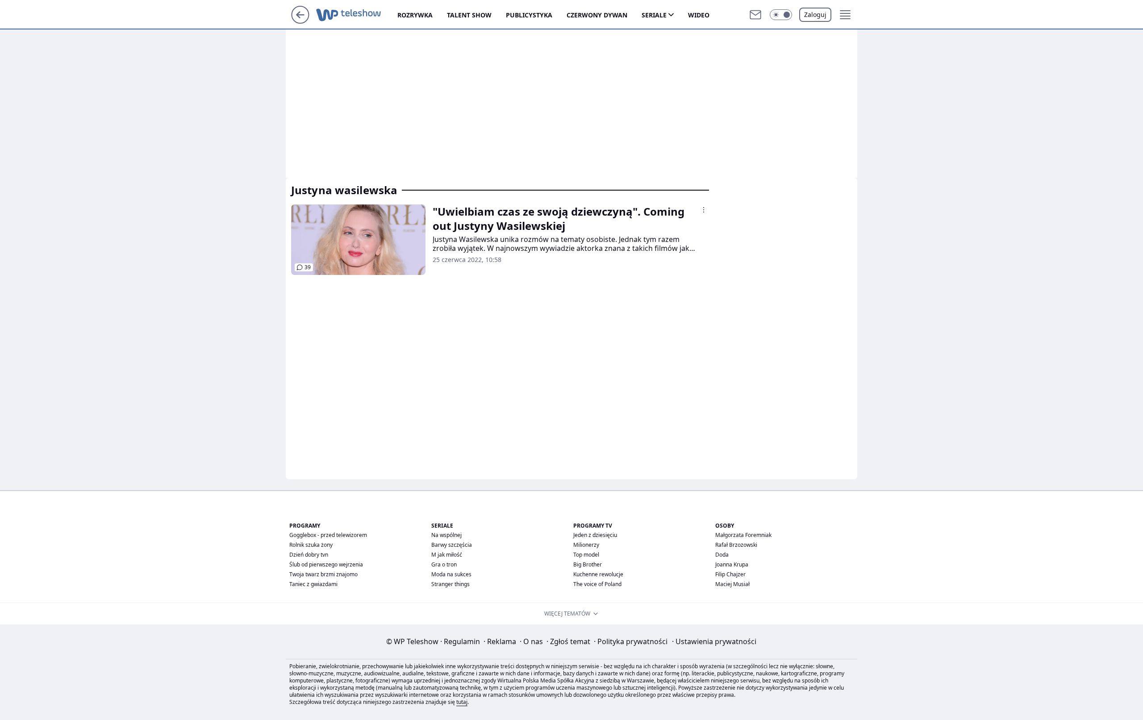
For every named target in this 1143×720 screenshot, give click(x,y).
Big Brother (587, 564)
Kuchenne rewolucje (598, 574)
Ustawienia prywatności (714, 641)
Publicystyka (529, 15)
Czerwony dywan (597, 15)
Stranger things (450, 584)
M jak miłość (446, 554)
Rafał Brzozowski (736, 545)
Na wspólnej (446, 535)
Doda (722, 554)
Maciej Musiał (732, 584)
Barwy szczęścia (451, 545)
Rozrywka (415, 15)
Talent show (469, 15)
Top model (586, 554)
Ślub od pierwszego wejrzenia (326, 564)
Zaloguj (815, 14)
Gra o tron (444, 564)
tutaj (461, 702)
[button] (781, 14)
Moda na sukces (451, 574)
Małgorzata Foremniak (743, 535)
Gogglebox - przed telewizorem (328, 535)
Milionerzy (586, 545)
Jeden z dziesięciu (595, 535)
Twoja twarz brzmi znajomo (323, 574)
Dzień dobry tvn (308, 554)
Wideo (698, 15)
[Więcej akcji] (703, 209)
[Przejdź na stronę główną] (300, 21)
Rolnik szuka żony (311, 545)
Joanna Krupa (731, 564)
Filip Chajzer (730, 574)
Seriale (654, 15)
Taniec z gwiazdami (313, 584)
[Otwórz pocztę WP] (755, 15)
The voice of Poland (597, 584)
